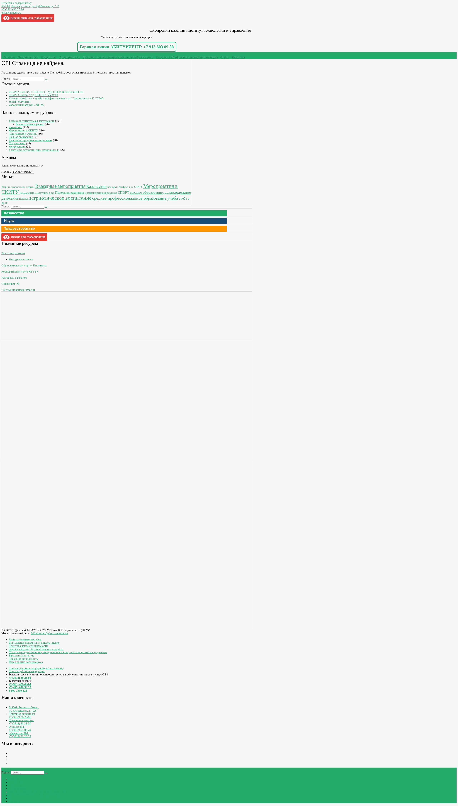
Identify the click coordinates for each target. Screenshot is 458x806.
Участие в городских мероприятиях (30, 140)
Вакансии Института (21, 655)
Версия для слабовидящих (27, 236)
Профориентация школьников (101, 193)
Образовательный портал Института (23, 265)
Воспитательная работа (30, 124)
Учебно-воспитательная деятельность (31, 120)
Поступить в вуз (44, 192)
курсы (166, 193)
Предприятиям (69, 57)
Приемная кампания (69, 192)
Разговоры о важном (14, 277)
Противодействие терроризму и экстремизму (36, 668)
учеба (172, 198)
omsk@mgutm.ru (11, 12)
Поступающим (27, 57)
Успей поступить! (19, 101)
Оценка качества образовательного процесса (36, 649)
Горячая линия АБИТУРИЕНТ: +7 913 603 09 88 (127, 47)
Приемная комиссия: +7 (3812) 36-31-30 (21, 722)
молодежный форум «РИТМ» (27, 104)
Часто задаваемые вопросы (25, 639)
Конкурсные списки (21, 259)
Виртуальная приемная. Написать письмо (34, 642)
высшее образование (146, 192)
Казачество (15, 127)
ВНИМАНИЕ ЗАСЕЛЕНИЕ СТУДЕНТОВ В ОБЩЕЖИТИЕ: (46, 92)
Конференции (17, 146)
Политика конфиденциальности (28, 645)
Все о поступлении (13, 253)
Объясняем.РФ (10, 283)
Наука (9, 221)
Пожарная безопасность (23, 658)
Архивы (6, 171)
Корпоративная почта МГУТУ (19, 271)
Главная (8, 57)
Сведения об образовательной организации (187, 57)
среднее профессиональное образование (129, 198)
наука (23, 198)
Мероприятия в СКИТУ (23, 130)
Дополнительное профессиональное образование (118, 57)
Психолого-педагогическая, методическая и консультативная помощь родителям (58, 652)
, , (24, 709)
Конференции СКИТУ (131, 186)
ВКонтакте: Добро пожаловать (49, 633)
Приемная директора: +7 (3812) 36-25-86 (22, 715)
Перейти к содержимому (16, 2)
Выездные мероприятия (60, 186)
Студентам (48, 57)
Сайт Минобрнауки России (18, 289)
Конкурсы (112, 187)
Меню (8, 53)
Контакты (238, 57)
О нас (225, 57)
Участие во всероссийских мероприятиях (34, 149)
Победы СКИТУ (27, 193)
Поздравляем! (17, 143)
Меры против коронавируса (26, 661)
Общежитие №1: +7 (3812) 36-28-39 (20, 735)
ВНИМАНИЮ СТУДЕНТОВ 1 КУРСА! (33, 95)
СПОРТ (123, 192)
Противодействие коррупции (27, 671)
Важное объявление (21, 136)
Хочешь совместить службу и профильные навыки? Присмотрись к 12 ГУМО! (56, 98)
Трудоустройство (19, 228)
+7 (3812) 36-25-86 (12, 9)
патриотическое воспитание (59, 198)
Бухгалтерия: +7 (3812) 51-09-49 (20, 728)
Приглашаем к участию (23, 133)
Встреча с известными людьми (17, 186)
